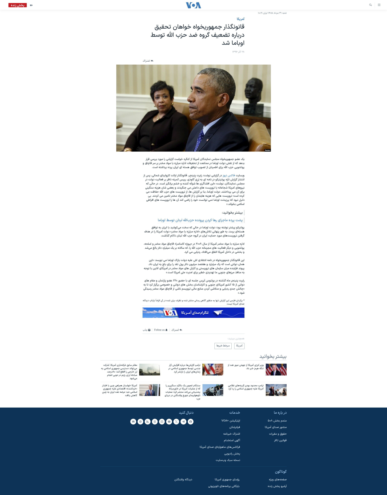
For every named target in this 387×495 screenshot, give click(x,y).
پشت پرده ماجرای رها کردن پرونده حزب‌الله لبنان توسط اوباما (200, 220)
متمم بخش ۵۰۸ (277, 421)
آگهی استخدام (232, 440)
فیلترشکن (234, 427)
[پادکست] (140, 421)
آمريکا (240, 19)
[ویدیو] (31, 5)
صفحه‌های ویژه (278, 480)
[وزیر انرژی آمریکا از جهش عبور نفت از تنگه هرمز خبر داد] (276, 369)
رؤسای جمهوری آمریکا (227, 480)
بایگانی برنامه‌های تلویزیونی (223, 486)
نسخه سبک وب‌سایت (228, 460)
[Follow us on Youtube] (169, 421)
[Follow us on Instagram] (162, 421)
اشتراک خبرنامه (231, 434)
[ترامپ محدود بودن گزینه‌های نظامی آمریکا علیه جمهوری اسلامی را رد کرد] (276, 390)
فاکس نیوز (228, 176)
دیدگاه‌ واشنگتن (183, 480)
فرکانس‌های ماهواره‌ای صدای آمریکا (220, 447)
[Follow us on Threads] (155, 421)
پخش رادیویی (232, 454)
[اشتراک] (133, 421)
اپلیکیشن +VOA (230, 421)
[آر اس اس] (147, 421)
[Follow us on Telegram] (183, 421)
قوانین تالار (280, 440)
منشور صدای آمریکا (276, 427)
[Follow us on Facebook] (191, 421)
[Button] (148, 61)
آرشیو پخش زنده (277, 486)
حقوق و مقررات (278, 434)
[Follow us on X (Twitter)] (176, 421)
